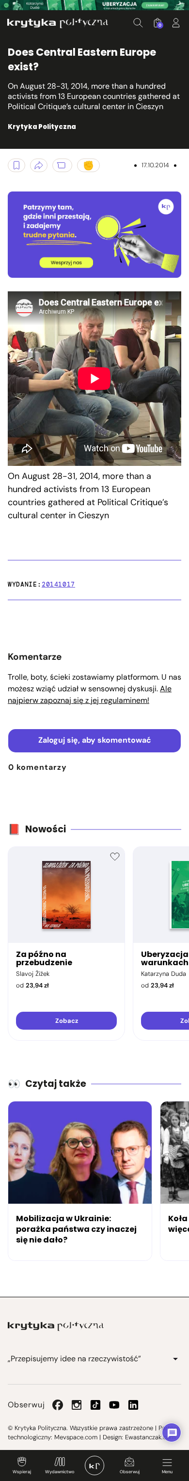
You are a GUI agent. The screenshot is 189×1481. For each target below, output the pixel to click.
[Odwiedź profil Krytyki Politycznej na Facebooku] (57, 1405)
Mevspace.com (75, 1437)
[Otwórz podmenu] (175, 1359)
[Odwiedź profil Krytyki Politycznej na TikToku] (95, 1405)
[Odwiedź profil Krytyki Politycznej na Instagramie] (76, 1405)
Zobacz (66, 1021)
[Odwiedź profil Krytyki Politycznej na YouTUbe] (114, 1405)
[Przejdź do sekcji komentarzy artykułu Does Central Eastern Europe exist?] (62, 165)
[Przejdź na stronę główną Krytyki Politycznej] (56, 1326)
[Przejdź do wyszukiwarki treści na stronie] (138, 23)
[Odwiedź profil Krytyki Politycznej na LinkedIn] (133, 1405)
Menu (167, 1472)
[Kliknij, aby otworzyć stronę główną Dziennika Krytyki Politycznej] (94, 1465)
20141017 (58, 584)
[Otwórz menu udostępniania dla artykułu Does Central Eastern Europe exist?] (38, 165)
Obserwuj (130, 1472)
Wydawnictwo (59, 1472)
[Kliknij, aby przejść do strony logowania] (176, 23)
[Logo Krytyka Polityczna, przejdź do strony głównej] (57, 23)
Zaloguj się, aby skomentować (94, 740)
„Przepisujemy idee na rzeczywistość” (74, 1359)
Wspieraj (22, 1472)
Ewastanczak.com (150, 1437)
